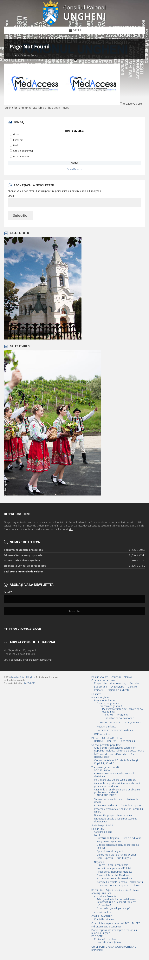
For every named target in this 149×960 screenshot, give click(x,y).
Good (16, 134)
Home (13, 55)
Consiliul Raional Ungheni (23, 677)
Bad (15, 145)
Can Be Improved (23, 151)
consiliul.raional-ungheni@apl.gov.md (31, 659)
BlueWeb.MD (29, 683)
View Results (74, 169)
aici (71, 529)
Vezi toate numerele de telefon (23, 571)
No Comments (21, 156)
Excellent (18, 140)
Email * (12, 196)
